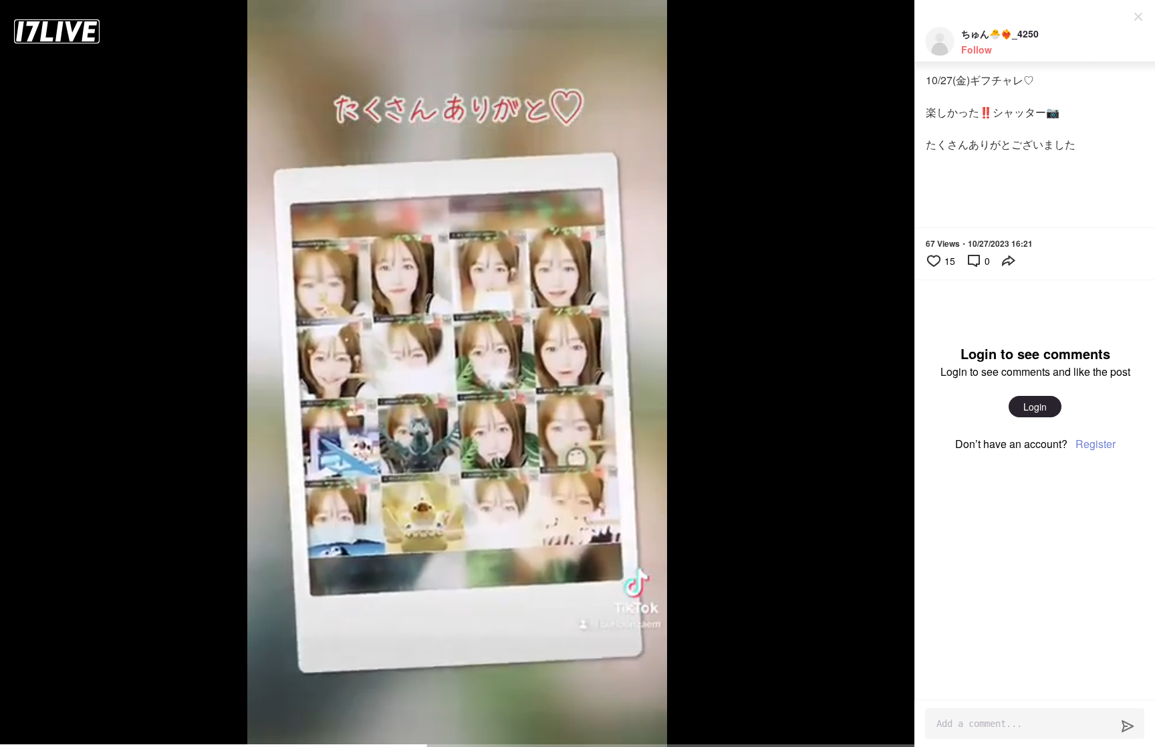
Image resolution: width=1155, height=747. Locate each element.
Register (1095, 443)
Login (1035, 406)
